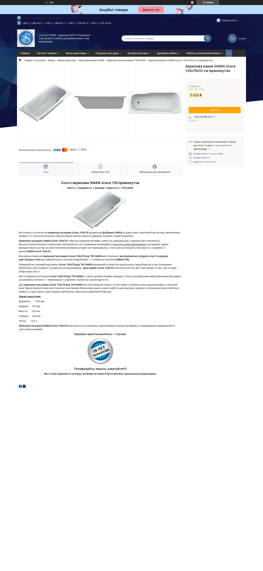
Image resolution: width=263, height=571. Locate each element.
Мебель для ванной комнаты (203, 53)
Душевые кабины (167, 53)
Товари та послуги (34, 60)
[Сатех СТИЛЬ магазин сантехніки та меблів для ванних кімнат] (26, 38)
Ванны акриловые (76, 53)
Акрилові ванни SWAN (91, 60)
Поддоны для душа (107, 53)
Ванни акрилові (67, 60)
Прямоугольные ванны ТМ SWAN (126, 60)
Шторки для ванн (138, 53)
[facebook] (20, 386)
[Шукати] (207, 38)
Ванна (66, 183)
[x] (24, 386)
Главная (25, 53)
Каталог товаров (47, 53)
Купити (215, 110)
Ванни (51, 60)
